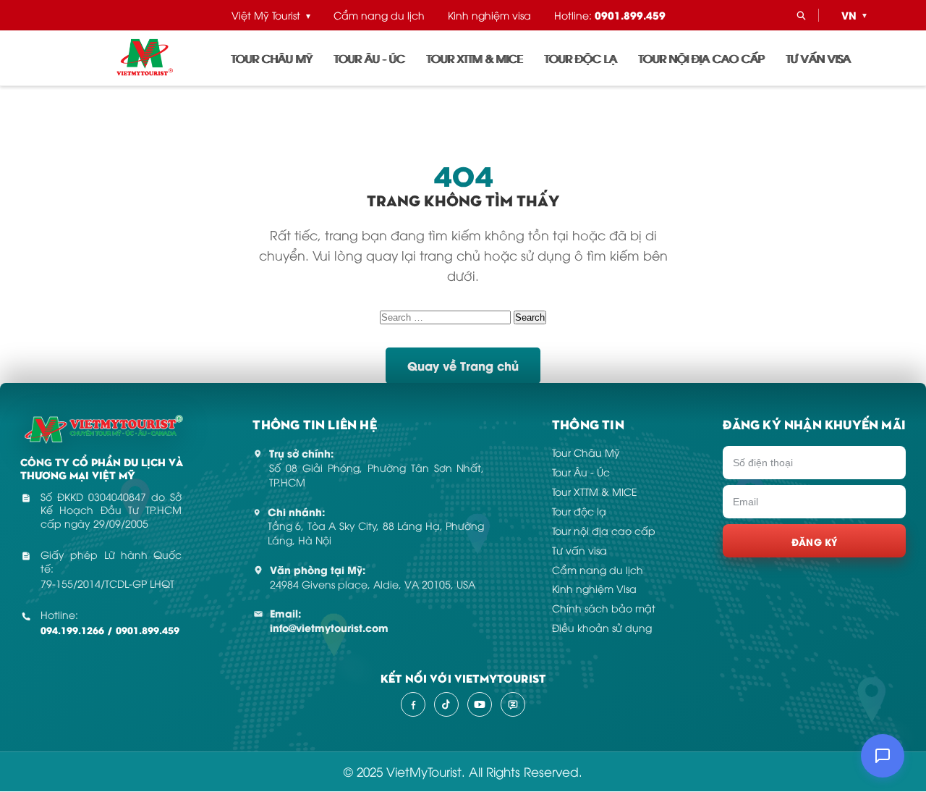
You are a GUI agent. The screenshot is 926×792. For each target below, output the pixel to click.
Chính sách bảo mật (603, 608)
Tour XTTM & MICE (475, 58)
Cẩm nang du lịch (379, 15)
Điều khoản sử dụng (602, 627)
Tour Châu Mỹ (272, 58)
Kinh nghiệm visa (489, 15)
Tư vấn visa (818, 58)
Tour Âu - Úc (369, 58)
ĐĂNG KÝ (814, 541)
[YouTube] (479, 704)
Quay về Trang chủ (463, 365)
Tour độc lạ (581, 58)
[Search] (801, 15)
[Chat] (882, 756)
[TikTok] (446, 704)
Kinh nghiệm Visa (594, 588)
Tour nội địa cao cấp (702, 58)
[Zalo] (513, 704)
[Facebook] (413, 704)
